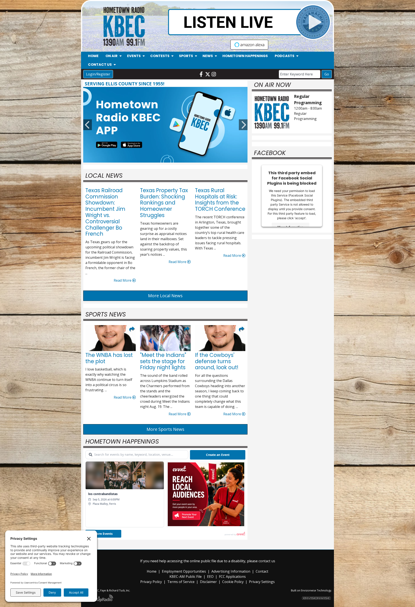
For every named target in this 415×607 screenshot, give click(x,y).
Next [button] (243, 124)
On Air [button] (111, 55)
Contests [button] (159, 55)
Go (326, 74)
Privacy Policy (151, 581)
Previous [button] (87, 124)
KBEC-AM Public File (185, 576)
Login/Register (98, 74)
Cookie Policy (233, 581)
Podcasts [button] (284, 55)
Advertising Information (230, 571)
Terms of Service (181, 581)
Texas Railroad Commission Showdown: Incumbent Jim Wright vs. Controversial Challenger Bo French (105, 212)
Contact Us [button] (100, 64)
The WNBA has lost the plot (109, 358)
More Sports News (165, 429)
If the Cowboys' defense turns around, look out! (216, 361)
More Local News (165, 296)
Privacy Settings (262, 581)
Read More (123, 280)
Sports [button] (186, 55)
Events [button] (134, 55)
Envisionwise (308, 590)
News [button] (208, 55)
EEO (210, 576)
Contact (262, 571)
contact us (267, 561)
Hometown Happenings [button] (245, 55)
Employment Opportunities (184, 571)
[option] (165, 125)
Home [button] (93, 55)
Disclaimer (208, 581)
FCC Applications (232, 576)
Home (151, 571)
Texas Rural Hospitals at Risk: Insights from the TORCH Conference (220, 199)
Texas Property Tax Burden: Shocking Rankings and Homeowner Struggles (164, 203)
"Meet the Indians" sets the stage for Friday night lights (163, 361)
